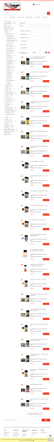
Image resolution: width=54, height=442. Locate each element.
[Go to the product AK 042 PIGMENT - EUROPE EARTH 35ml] (25, 194)
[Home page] (12, 6)
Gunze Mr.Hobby (9, 92)
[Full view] (49, 52)
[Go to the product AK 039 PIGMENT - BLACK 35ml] (25, 165)
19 (41, 414)
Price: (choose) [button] (23, 41)
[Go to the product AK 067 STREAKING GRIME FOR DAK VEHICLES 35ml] (25, 313)
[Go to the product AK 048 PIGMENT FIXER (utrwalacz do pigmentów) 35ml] (25, 238)
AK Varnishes (10, 45)
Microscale (8, 104)
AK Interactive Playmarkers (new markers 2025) (11, 37)
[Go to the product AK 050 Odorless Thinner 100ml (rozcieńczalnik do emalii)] (25, 268)
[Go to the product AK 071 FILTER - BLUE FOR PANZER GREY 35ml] (25, 328)
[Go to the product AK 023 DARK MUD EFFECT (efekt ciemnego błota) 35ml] (25, 105)
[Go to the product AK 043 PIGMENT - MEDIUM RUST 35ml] (25, 209)
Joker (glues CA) (9, 99)
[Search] (48, 13)
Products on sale (7, 134)
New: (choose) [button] (23, 44)
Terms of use (6, 435)
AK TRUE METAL (10, 80)
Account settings (16, 434)
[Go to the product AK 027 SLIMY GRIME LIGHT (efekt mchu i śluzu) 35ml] (25, 150)
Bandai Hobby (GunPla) (9, 129)
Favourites (15, 436)
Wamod (7, 124)
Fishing (5, 25)
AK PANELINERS (10, 60)
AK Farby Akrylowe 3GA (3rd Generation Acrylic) (12, 42)
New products (7, 132)
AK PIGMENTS (10, 62)
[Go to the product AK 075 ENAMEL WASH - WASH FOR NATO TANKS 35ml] (25, 358)
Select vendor (22, 22)
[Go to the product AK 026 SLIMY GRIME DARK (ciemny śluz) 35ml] (25, 135)
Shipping (24, 435)
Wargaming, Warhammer (9, 131)
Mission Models (9, 107)
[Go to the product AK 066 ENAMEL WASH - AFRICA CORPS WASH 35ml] (25, 298)
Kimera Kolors (9, 100)
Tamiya (7, 119)
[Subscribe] (46, 420)
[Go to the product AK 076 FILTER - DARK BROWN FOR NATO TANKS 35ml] (25, 373)
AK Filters (9, 70)
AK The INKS (9, 47)
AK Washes (9, 55)
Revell (7, 117)
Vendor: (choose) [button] (24, 34)
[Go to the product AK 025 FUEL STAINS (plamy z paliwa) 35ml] (25, 120)
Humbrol (7, 97)
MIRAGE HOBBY (7, 26)
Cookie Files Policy (29, 439)
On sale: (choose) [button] (24, 47)
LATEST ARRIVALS (8, 21)
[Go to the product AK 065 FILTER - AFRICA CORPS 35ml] (25, 283)
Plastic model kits (8, 23)
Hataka (7, 95)
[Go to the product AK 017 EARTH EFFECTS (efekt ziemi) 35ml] (25, 75)
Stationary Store (44, 432)
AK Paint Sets (10, 48)
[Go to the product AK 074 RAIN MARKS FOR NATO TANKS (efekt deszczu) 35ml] (25, 343)
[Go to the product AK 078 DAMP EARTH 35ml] (25, 388)
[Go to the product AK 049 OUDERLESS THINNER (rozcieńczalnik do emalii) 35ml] (25, 253)
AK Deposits (9, 72)
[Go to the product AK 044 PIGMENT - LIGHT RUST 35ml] (25, 223)
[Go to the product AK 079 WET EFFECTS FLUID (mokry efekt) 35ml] (25, 402)
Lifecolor (7, 102)
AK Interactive (9, 33)
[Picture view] (46, 52)
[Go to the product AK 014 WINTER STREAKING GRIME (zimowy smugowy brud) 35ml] (25, 60)
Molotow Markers (9, 109)
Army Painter (8, 88)
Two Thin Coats (9, 121)
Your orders (15, 432)
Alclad (7, 31)
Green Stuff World (10, 94)
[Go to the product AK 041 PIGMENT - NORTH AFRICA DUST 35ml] (25, 179)
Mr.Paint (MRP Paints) (10, 114)
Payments (24, 434)
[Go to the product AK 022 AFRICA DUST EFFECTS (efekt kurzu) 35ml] (25, 90)
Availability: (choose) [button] (25, 37)
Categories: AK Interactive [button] (26, 30)
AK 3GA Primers (10, 50)
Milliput (7, 105)
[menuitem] (6, 17)
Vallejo (7, 122)
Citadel (7, 90)
